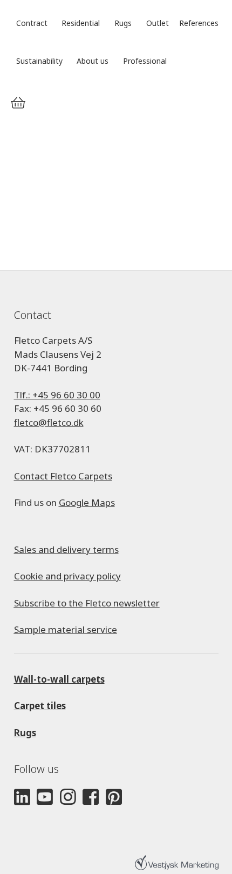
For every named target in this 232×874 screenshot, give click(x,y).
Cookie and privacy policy (67, 576)
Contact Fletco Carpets (63, 476)
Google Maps (87, 502)
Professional (145, 61)
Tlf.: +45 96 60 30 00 (57, 395)
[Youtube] (45, 798)
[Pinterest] (114, 798)
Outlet (157, 23)
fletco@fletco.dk (49, 422)
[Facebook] (91, 798)
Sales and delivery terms (66, 549)
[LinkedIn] (22, 798)
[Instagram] (68, 798)
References (199, 23)
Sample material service (65, 629)
